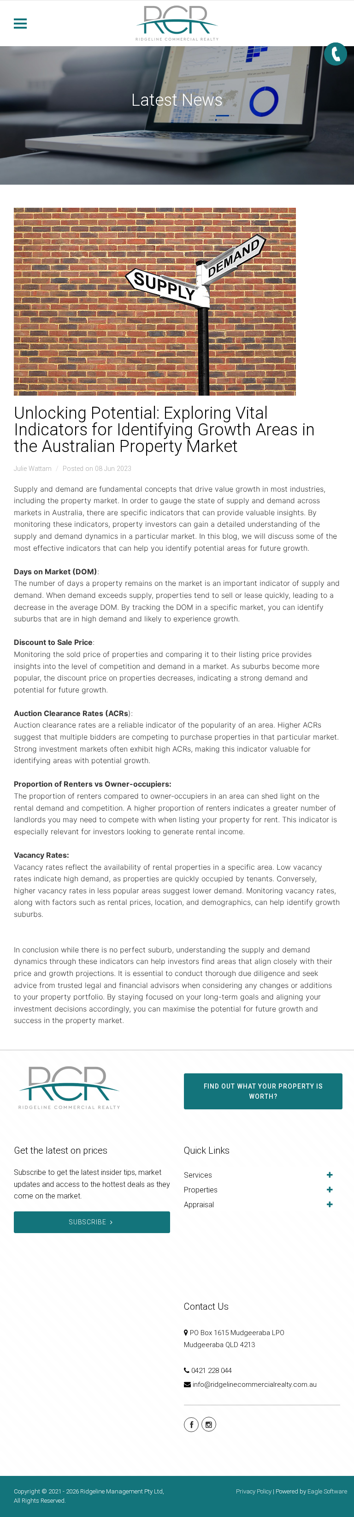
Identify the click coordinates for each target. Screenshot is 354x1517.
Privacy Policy (253, 1491)
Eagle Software (327, 1491)
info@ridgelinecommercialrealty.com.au (255, 1384)
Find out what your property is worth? (263, 1091)
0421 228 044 (211, 1371)
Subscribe (87, 1222)
